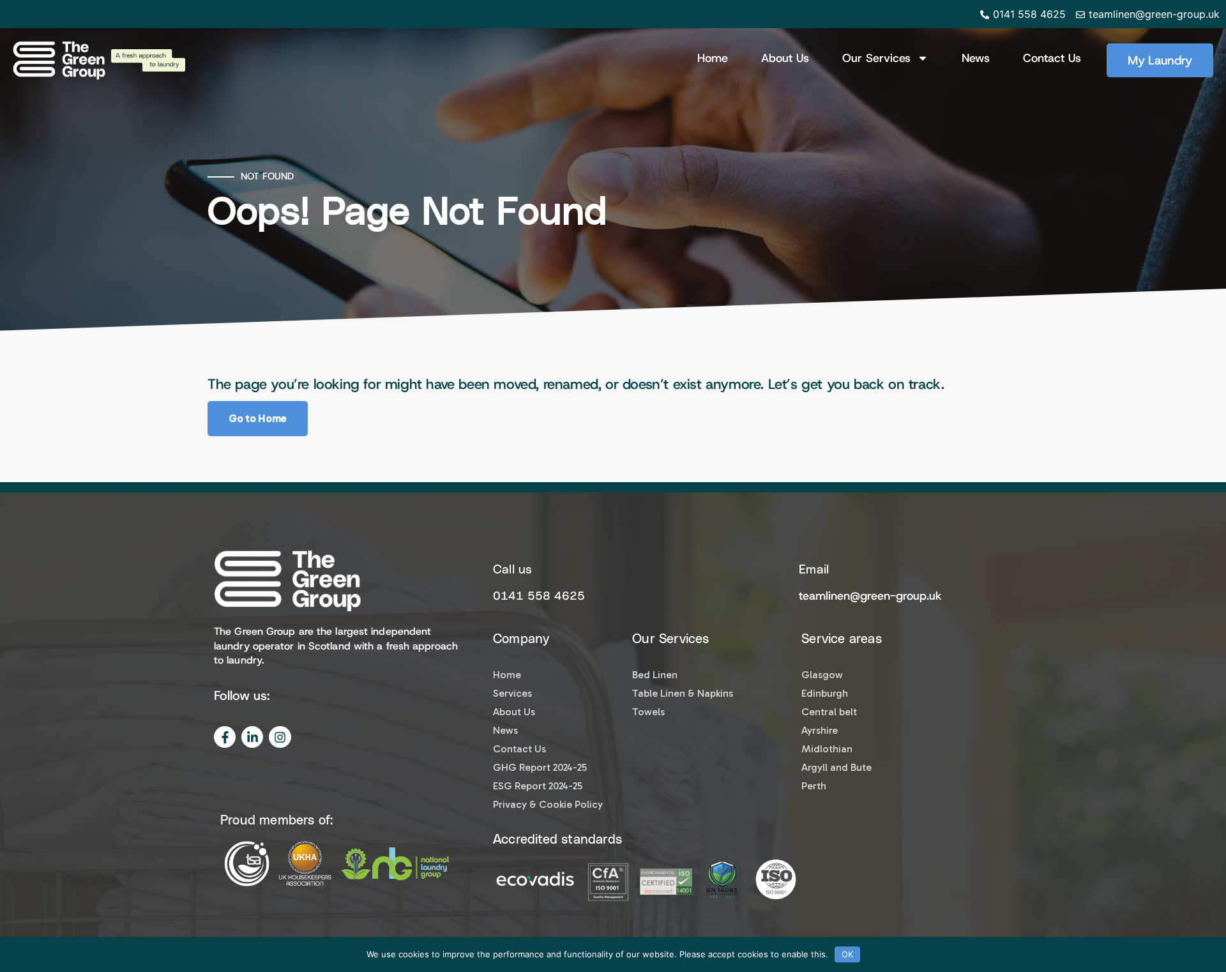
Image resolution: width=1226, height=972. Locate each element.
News (976, 58)
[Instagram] (280, 737)
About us (785, 58)
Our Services (876, 58)
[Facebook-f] (225, 737)
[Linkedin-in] (252, 737)
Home (712, 58)
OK (847, 954)
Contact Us (1052, 58)
